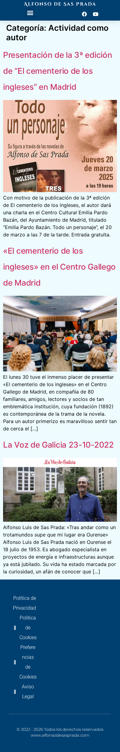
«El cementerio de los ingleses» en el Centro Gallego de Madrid (59, 266)
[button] (30, 12)
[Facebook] (84, 14)
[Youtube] (96, 14)
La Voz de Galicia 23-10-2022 (58, 444)
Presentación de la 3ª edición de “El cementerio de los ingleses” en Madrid (57, 71)
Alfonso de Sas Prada (60, 4)
